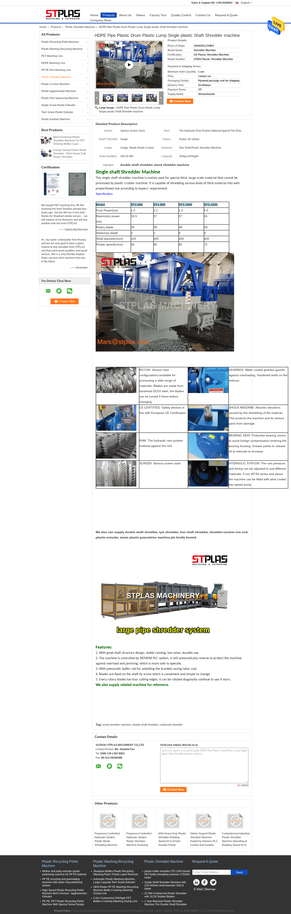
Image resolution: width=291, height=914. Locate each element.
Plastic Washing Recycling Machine (62, 48)
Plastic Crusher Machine (55, 84)
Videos (140, 15)
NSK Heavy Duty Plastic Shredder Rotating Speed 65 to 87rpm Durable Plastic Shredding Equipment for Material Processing (172, 843)
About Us (125, 15)
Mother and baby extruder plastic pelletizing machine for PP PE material (64, 873)
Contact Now (182, 101)
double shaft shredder (145, 724)
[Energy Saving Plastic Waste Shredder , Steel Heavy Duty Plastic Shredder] (46, 153)
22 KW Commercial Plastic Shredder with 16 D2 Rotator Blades (165, 895)
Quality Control (181, 15)
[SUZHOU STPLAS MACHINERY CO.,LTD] (97, 98)
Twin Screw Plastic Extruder (57, 112)
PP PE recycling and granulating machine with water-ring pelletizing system (62, 882)
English (245, 2)
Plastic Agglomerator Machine (58, 91)
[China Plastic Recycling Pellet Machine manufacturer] (63, 14)
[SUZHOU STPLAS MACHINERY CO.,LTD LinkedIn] (196, 883)
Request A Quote (226, 15)
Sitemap (209, 889)
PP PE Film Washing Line (56, 70)
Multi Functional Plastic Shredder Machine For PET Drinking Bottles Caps (69, 140)
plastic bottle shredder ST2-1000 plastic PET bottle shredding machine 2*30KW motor (167, 874)
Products (109, 15)
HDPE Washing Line (53, 63)
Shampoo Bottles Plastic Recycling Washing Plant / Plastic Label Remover (115, 873)
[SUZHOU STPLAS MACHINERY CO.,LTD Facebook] (205, 883)
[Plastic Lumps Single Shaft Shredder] (129, 64)
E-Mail (198, 889)
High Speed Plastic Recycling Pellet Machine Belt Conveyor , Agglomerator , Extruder (65, 893)
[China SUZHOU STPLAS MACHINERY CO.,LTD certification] (52, 183)
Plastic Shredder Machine (80, 27)
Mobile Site (201, 894)
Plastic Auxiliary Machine (55, 119)
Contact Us (203, 15)
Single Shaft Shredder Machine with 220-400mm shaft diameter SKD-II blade (165, 885)
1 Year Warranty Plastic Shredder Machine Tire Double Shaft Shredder (165, 903)
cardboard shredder (171, 724)
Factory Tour (158, 15)
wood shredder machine (117, 724)
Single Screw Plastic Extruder (58, 105)
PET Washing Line (52, 56)
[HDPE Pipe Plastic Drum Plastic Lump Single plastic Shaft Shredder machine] (122, 97)
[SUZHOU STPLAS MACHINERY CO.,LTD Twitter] (213, 883)
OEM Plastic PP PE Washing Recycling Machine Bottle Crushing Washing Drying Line (115, 890)
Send (239, 872)
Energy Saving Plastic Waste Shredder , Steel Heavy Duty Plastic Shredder (69, 153)
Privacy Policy (62, 910)
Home (94, 15)
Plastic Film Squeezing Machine (59, 98)
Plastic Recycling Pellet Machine (60, 41)
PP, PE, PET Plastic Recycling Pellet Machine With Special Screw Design (63, 903)
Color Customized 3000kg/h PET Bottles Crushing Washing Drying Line (115, 900)
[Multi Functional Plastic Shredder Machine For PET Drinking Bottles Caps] (46, 140)
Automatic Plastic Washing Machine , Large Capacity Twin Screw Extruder (114, 881)
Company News (100, 20)
